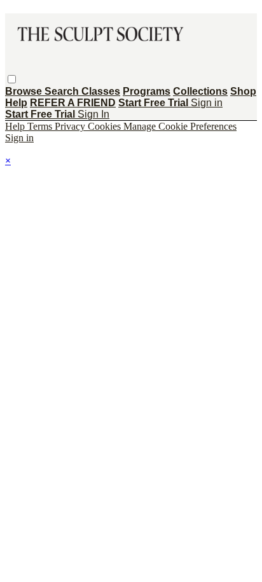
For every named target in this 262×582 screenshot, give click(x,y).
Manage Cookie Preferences (180, 126)
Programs (146, 91)
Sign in (207, 102)
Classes (100, 91)
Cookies (105, 126)
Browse (25, 91)
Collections (200, 91)
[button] (12, 79)
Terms (41, 126)
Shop (243, 91)
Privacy (71, 126)
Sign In (93, 114)
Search (63, 91)
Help (16, 102)
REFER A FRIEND (73, 102)
